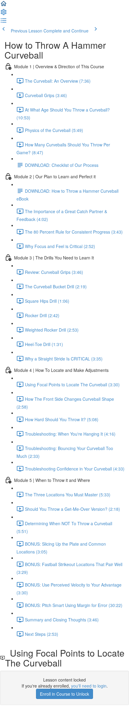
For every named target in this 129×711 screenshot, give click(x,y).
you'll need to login (88, 686)
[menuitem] (3, 14)
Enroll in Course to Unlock (64, 694)
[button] (3, 5)
